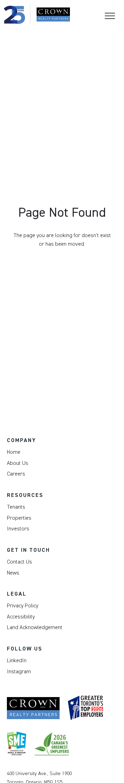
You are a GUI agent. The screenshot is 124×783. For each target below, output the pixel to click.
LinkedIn (17, 660)
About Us (17, 463)
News (13, 572)
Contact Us (19, 561)
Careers (16, 473)
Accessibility (21, 616)
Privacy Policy (22, 605)
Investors (18, 528)
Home (13, 452)
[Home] (37, 14)
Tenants (16, 506)
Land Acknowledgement (34, 627)
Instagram (19, 671)
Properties (19, 518)
